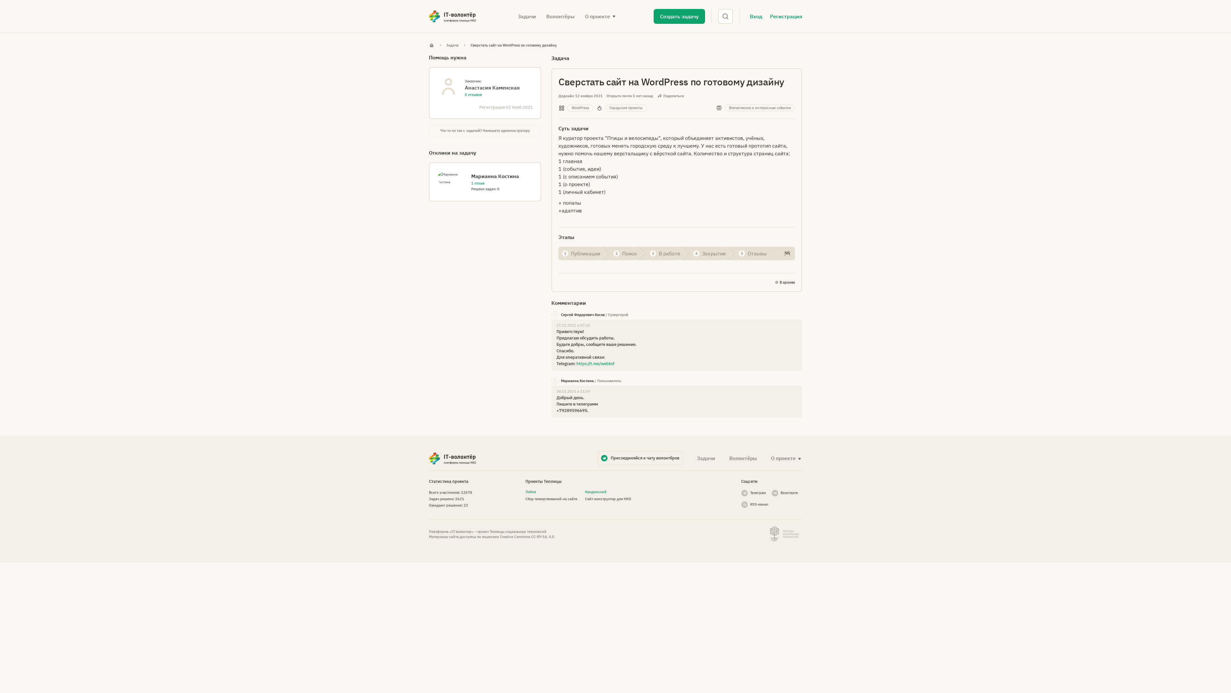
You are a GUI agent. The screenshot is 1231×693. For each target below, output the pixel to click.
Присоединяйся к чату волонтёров (645, 458)
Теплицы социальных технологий (518, 531)
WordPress (580, 108)
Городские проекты (625, 108)
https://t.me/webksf (595, 363)
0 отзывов (473, 94)
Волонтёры (560, 16)
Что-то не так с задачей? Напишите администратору (485, 130)
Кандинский (596, 492)
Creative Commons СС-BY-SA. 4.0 (527, 537)
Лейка (530, 492)
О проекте (783, 458)
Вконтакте (789, 493)
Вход (756, 16)
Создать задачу (679, 16)
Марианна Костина (577, 381)
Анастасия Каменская (492, 87)
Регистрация (786, 16)
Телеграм (758, 493)
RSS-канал (759, 504)
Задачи (527, 16)
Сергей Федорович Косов (583, 314)
